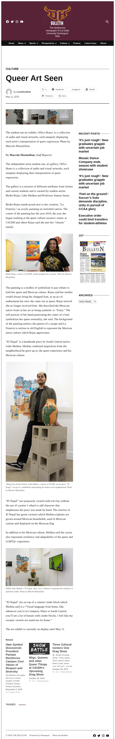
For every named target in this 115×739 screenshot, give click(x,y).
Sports (32, 43)
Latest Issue (90, 43)
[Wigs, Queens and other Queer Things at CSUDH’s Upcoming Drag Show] (39, 649)
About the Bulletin (60, 735)
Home (11, 43)
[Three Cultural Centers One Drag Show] (64, 658)
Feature (77, 43)
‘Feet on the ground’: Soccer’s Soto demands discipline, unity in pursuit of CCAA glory (94, 201)
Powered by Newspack (39, 735)
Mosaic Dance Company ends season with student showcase (93, 163)
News (20, 43)
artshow (22, 704)
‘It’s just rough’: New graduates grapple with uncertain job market (93, 145)
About (103, 43)
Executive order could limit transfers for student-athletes (93, 219)
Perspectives (48, 43)
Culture (63, 43)
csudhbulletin (23, 92)
